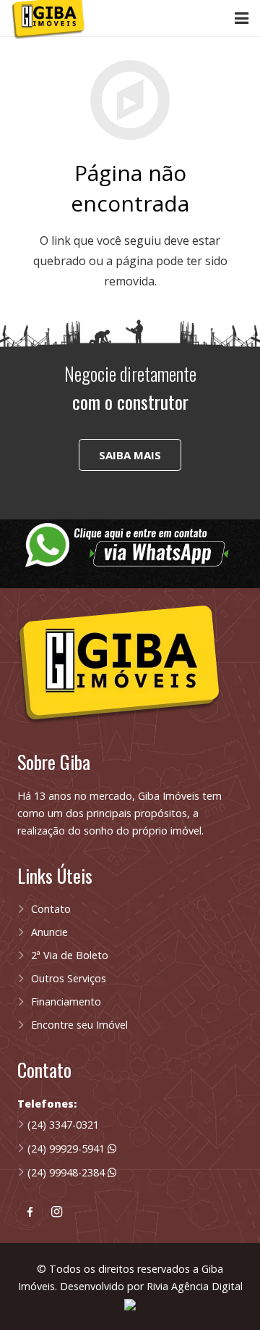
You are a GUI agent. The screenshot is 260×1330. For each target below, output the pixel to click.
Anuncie (49, 932)
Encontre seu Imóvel (79, 1025)
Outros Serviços (68, 978)
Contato (51, 909)
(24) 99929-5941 (67, 1148)
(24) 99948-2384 (67, 1172)
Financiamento (66, 1001)
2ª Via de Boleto (69, 955)
